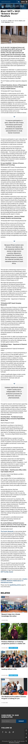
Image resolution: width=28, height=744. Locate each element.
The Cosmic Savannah (7, 531)
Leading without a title (9, 669)
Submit (21, 721)
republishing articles (15, 585)
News (3, 597)
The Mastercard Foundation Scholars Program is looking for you (14, 697)
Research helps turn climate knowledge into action (11, 615)
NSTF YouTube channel (7, 572)
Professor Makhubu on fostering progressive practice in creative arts (13, 642)
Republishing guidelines (14, 742)
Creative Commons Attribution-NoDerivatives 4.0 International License (14, 580)
